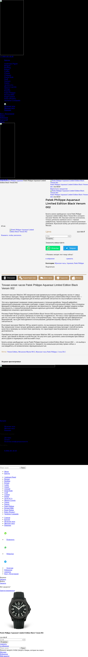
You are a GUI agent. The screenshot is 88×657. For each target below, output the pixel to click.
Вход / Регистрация (11, 574)
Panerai (7, 91)
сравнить (7, 572)
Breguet (7, 66)
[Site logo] (12, 54)
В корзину (49, 238)
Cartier (6, 71)
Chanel (7, 73)
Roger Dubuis (9, 97)
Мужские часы (60, 263)
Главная (3, 181)
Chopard (7, 75)
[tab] (9, 278)
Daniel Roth (8, 77)
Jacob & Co (8, 85)
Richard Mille (9, 95)
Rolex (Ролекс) (10, 99)
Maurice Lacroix (10, 87)
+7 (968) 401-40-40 (6, 56)
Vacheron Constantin (12, 100)
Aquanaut (19, 181)
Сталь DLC (62, 352)
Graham (7, 81)
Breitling (7, 68)
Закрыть (3, 579)
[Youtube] (8, 458)
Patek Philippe (9, 93)
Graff (6, 79)
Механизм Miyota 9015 (26, 352)
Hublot (6, 83)
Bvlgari (7, 69)
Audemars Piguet (10, 64)
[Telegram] (2, 458)
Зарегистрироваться (7, 590)
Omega (7, 89)
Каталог (3, 421)
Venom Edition (12, 352)
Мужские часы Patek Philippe (46, 352)
